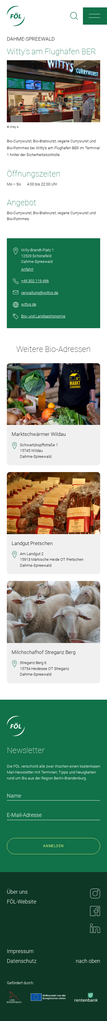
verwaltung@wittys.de (39, 292)
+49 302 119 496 (35, 281)
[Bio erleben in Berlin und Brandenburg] (16, 16)
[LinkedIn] (95, 928)
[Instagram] (95, 893)
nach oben (88, 961)
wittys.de (28, 304)
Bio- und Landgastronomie (43, 316)
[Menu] (94, 16)
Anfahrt (27, 269)
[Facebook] (95, 911)
